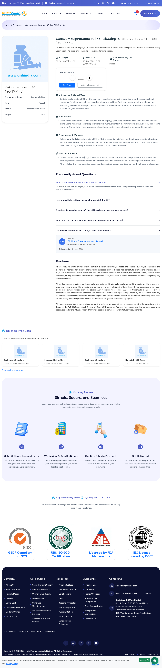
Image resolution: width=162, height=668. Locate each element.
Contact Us (114, 13)
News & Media (12, 594)
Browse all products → (12, 370)
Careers (99, 13)
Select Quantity (66, 72)
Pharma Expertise (67, 607)
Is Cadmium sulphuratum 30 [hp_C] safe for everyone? (83, 230)
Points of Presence (94, 594)
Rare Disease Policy (94, 606)
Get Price (67, 85)
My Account (150, 13)
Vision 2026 (11, 616)
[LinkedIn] (98, 3)
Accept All (144, 660)
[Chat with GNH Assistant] (154, 660)
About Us (56, 13)
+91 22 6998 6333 (131, 3)
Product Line (91, 585)
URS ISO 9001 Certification (61, 554)
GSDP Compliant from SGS (20, 554)
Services (84, 13)
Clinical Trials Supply (41, 589)
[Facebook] (94, 3)
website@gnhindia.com (61, 3)
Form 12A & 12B (65, 616)
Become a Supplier (67, 603)
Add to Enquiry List (90, 85)
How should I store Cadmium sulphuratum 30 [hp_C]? (83, 200)
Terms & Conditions (149, 654)
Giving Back (11, 603)
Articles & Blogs (66, 585)
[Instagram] (103, 3)
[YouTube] (113, 3)
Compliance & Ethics (15, 607)
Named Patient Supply (42, 585)
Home (44, 13)
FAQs (61, 598)
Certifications (65, 594)
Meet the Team (13, 589)
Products (70, 13)
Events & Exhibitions (68, 589)
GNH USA (23, 631)
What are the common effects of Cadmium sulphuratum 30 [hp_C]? (90, 220)
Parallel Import (38, 598)
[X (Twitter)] (108, 3)
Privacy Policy (129, 654)
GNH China (36, 631)
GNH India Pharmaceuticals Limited (85, 241)
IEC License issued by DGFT (141, 554)
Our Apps (89, 589)
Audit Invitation (66, 612)
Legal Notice (90, 618)
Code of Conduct (14, 612)
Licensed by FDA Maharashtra (101, 554)
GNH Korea (50, 631)
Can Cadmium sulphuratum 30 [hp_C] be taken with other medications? (92, 210)
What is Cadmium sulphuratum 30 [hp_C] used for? (81, 182)
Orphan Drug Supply (41, 594)
